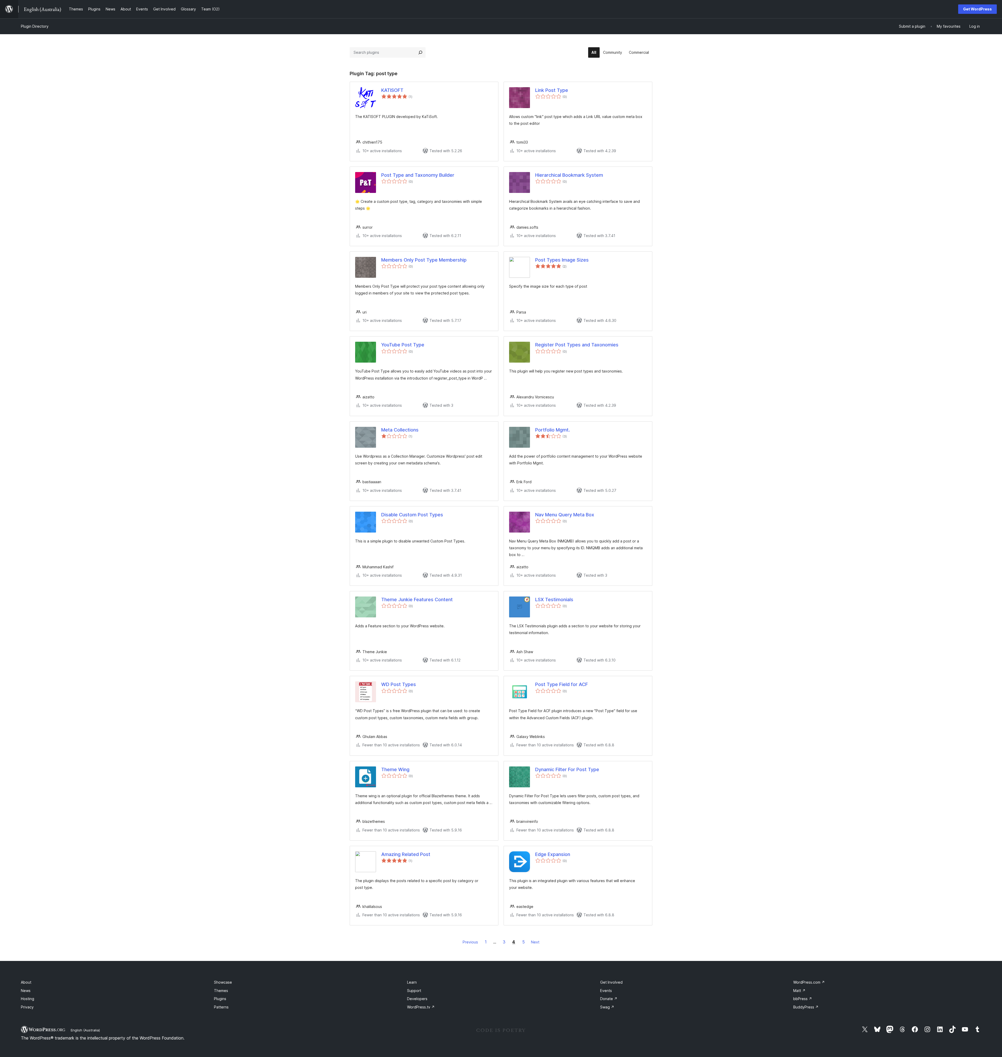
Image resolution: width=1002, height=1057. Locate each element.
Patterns (221, 1007)
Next (535, 942)
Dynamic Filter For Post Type (567, 769)
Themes (221, 990)
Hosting (27, 998)
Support (414, 990)
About (26, 982)
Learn (412, 982)
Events (606, 990)
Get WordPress (977, 9)
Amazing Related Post (405, 854)
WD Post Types (398, 684)
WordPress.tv (421, 1007)
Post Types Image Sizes (562, 260)
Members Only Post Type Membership (424, 260)
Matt (799, 990)
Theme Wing (395, 769)
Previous (470, 942)
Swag (607, 1007)
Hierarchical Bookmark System (569, 175)
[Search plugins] (420, 52)
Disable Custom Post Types (412, 514)
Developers (417, 998)
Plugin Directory (35, 26)
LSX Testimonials (554, 599)
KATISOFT (392, 90)
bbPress (802, 998)
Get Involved (611, 982)
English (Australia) (85, 1030)
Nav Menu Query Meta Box (564, 514)
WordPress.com (809, 982)
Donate (608, 998)
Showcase (223, 982)
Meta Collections (400, 430)
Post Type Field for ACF (561, 684)
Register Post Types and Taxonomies (576, 344)
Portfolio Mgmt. (552, 430)
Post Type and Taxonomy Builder (417, 175)
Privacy (27, 1007)
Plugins (220, 998)
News (26, 990)
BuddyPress (806, 1007)
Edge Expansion (552, 854)
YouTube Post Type (402, 344)
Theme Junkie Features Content (417, 599)
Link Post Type (551, 90)
